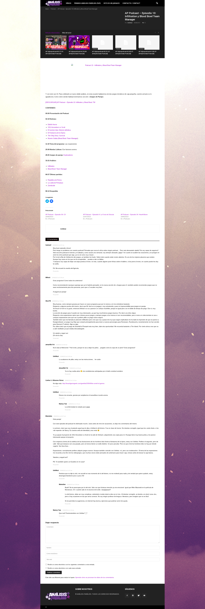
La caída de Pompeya (55, 183)
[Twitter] (138, 595)
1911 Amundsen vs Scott (56, 127)
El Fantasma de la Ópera (56, 133)
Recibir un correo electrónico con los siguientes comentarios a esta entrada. (71, 564)
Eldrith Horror (52, 124)
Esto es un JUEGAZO (112, 3)
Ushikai (129, 22)
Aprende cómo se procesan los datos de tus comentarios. (94, 577)
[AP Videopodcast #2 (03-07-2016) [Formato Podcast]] (125, 42)
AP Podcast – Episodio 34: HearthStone (134, 214)
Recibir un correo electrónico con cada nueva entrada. (64, 568)
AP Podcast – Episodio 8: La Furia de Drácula (98, 214)
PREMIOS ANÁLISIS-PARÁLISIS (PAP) (87, 3)
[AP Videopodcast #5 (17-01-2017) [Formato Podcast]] (55, 42)
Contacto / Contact (131, 3)
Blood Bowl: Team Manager (57, 169)
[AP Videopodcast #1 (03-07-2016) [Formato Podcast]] (149, 42)
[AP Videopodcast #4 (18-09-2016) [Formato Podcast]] (79, 42)
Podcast (48, 49)
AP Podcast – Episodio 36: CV (55, 214)
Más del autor (66, 33)
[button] (157, 3)
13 (145, 22)
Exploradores (68, 155)
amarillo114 (49, 345)
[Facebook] (127, 595)
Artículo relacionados (52, 33)
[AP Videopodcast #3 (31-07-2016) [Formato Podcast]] (102, 42)
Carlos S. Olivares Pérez (54, 380)
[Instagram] (133, 595)
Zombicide (51, 185)
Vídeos (68, 3)
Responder (56, 271)
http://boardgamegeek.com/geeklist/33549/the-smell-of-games (83, 383)
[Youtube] (144, 595)
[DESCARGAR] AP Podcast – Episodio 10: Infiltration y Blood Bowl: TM (70, 102)
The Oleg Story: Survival (56, 135)
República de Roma (55, 180)
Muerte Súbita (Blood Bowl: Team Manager (63, 138)
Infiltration (51, 166)
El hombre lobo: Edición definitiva (59, 130)
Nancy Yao (63, 404)
